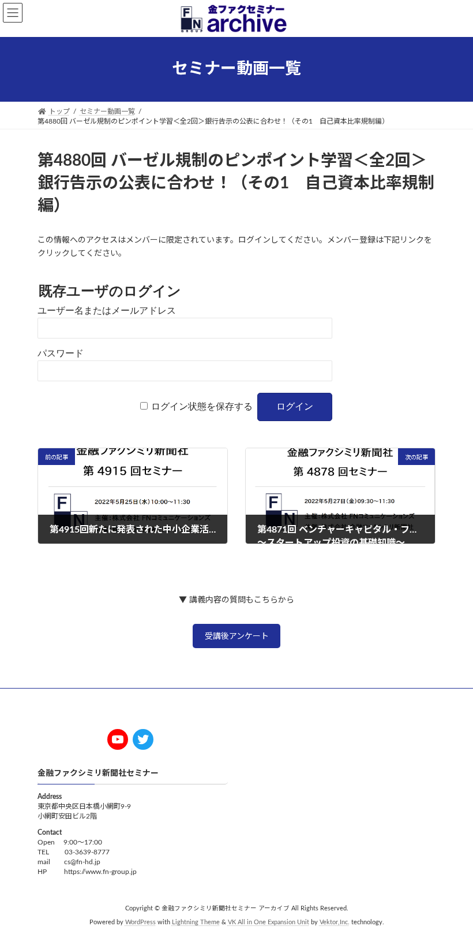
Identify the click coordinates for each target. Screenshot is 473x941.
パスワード (60, 353)
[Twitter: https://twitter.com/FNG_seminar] (143, 739)
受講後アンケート (237, 637)
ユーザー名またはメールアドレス (106, 310)
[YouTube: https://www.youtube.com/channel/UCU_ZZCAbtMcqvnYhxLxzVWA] (117, 739)
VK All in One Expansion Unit (268, 923)
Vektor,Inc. (335, 923)
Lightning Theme (196, 923)
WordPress (140, 923)
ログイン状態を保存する (202, 406)
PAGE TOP (450, 900)
